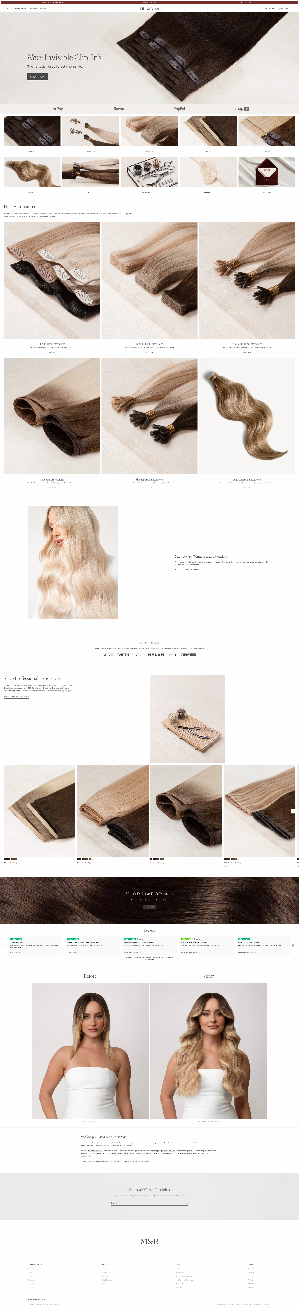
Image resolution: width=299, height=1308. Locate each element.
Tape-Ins (149, 151)
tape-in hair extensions (168, 1150)
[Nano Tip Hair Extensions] (247, 280)
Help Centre (178, 1269)
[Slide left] (273, 1048)
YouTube (251, 1283)
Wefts (208, 151)
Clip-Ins (32, 151)
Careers (103, 1283)
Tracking (31, 1280)
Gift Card (267, 192)
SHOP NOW (52, 352)
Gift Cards (31, 1287)
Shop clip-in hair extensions (187, 569)
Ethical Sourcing (106, 1280)
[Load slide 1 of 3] (146, 111)
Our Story (104, 1276)
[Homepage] (149, 8)
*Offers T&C (267, 1304)
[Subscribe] (187, 1203)
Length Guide (179, 1283)
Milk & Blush (106, 1264)
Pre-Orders (31, 1283)
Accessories (208, 192)
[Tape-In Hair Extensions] (149, 280)
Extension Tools (149, 192)
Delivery (30, 1272)
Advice (177, 1264)
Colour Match (179, 1287)
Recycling (104, 1269)
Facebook (251, 1287)
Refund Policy (257, 1304)
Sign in (280, 8)
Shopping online (35, 1264)
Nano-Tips (91, 151)
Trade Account (179, 1272)
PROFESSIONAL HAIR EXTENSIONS (16, 696)
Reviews (104, 1272)
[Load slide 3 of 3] (152, 111)
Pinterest (251, 1280)
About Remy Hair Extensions (184, 1280)
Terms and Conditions (235, 1304)
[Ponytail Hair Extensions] (247, 416)
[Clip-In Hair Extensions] (52, 280)
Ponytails (32, 192)
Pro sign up (149, 907)
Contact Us (31, 1269)
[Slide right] (293, 811)
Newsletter (251, 1269)
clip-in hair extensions (95, 1150)
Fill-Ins (267, 151)
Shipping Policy (247, 1304)
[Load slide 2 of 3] (149, 111)
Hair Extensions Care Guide (183, 1276)
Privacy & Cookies (221, 1304)
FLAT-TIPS (91, 192)
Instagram (251, 1272)
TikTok (250, 1276)
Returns (30, 1276)
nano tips (155, 1150)
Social (251, 1264)
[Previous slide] (26, 1048)
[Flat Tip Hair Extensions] (149, 416)
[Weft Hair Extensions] (52, 416)
